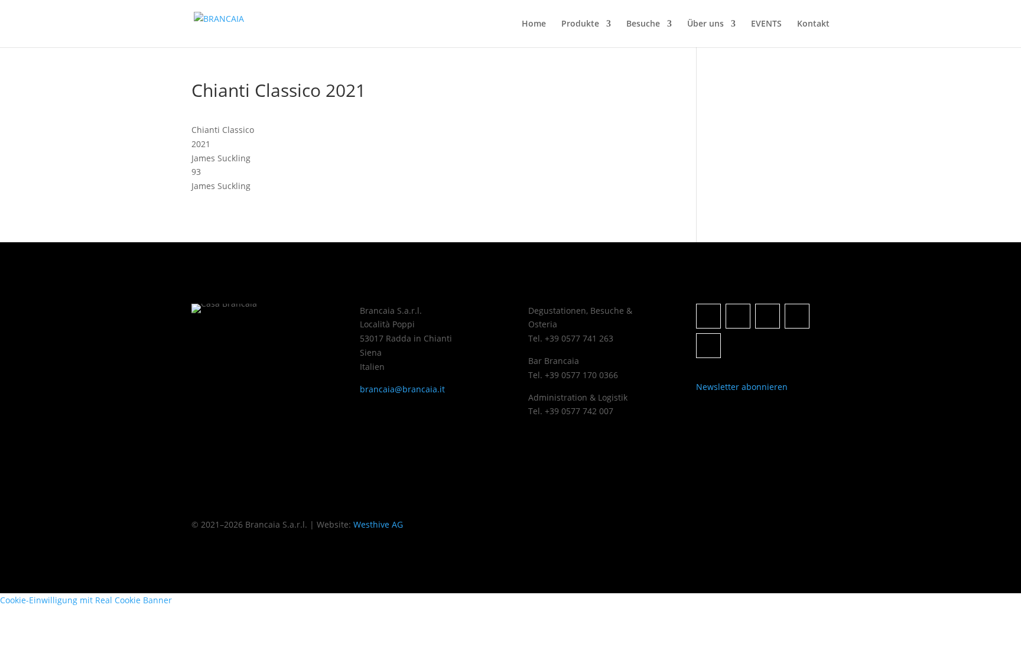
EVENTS (766, 24)
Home (534, 24)
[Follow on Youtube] (708, 345)
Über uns (705, 24)
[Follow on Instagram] (708, 316)
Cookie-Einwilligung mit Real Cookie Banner (86, 600)
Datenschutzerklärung (293, 468)
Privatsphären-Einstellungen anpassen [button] (427, 468)
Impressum (213, 468)
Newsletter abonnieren (742, 386)
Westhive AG (378, 524)
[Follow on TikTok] (797, 316)
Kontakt (813, 24)
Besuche (643, 24)
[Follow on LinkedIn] (767, 316)
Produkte (580, 24)
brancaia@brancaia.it (402, 389)
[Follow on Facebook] (738, 316)
